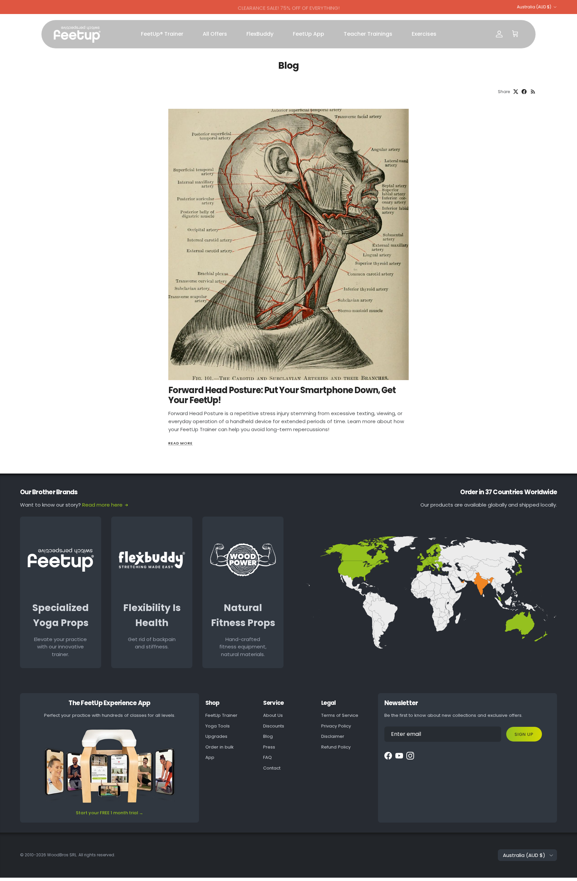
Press (269, 747)
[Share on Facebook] (524, 91)
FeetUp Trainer (221, 715)
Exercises (424, 34)
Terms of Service (339, 715)
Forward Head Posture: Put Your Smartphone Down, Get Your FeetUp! (282, 395)
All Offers (215, 34)
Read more (180, 443)
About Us (273, 715)
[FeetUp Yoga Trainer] (77, 34)
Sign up (524, 734)
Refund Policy (336, 747)
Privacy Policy (336, 726)
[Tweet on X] (515, 91)
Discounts (273, 726)
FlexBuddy (259, 34)
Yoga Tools (217, 726)
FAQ (267, 757)
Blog (268, 736)
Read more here (102, 504)
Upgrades (216, 736)
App (209, 757)
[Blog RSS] (533, 91)
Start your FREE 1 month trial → (109, 813)
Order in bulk (219, 747)
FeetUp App (308, 34)
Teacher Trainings (368, 34)
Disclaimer (332, 736)
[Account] (499, 34)
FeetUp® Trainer (162, 34)
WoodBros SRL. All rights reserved (80, 855)
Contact (271, 768)
